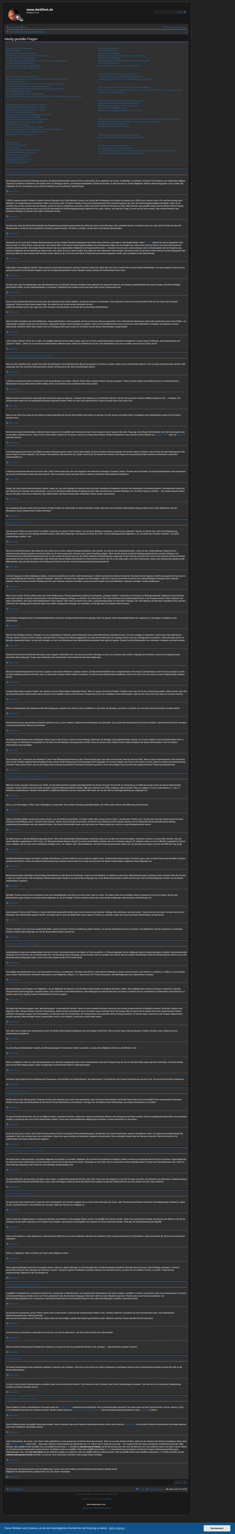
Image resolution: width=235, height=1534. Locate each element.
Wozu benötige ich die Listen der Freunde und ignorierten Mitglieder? (124, 87)
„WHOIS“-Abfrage (18, 1444)
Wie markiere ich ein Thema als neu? (20, 134)
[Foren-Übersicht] (16, 13)
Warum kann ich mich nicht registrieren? (21, 53)
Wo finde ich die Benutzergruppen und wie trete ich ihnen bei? (122, 56)
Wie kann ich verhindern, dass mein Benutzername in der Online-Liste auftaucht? (37, 79)
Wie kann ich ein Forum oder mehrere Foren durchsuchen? (121, 101)
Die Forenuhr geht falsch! (16, 81)
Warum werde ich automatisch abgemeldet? (23, 66)
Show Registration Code (96, 1504)
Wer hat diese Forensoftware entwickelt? (114, 146)
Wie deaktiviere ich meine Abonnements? (114, 126)
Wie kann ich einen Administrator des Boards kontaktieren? (121, 153)
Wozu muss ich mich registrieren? (19, 48)
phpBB (87, 1494)
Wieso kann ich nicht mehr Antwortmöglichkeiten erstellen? (28, 115)
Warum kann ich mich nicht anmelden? (21, 58)
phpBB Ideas (130, 1424)
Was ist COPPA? (12, 51)
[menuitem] (23, 27)
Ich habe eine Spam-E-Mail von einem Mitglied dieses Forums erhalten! (125, 79)
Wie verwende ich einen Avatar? (18, 91)
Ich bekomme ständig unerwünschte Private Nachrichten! (120, 76)
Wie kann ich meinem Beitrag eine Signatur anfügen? (26, 110)
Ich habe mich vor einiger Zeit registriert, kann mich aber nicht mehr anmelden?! (37, 61)
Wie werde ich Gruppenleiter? (109, 58)
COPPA (148, 242)
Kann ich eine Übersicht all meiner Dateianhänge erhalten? (120, 137)
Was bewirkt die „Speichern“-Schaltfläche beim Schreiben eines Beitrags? (34, 129)
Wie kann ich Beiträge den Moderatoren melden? (25, 127)
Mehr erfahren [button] (117, 1528)
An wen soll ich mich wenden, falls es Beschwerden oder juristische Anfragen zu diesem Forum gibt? (137, 151)
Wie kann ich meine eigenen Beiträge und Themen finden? (120, 111)
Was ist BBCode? (13, 143)
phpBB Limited (162, 435)
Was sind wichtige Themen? (17, 157)
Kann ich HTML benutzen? (16, 145)
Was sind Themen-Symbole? (17, 162)
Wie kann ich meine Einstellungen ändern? (22, 76)
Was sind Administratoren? (108, 48)
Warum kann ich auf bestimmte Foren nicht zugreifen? (27, 119)
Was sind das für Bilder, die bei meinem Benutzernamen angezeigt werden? (35, 89)
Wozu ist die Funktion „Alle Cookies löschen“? (24, 68)
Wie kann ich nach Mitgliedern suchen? (113, 108)
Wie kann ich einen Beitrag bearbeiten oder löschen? (26, 107)
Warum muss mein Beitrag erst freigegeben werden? (26, 132)
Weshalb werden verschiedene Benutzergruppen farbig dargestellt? (124, 61)
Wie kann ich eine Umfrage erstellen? (20, 112)
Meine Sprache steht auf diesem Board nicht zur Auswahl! (28, 86)
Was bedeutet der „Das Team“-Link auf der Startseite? (119, 66)
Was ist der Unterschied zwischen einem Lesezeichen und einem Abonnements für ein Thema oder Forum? (140, 119)
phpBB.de (180, 435)
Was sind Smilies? (13, 147)
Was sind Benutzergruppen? (109, 53)
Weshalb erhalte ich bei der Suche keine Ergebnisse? (119, 103)
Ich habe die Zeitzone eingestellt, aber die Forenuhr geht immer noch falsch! (35, 84)
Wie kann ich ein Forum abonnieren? (112, 124)
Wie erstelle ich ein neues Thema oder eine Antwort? (26, 105)
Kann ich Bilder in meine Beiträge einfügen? (22, 150)
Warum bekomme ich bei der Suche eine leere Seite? (118, 106)
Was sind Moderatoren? (107, 51)
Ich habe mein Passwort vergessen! (20, 63)
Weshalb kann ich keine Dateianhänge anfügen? (24, 122)
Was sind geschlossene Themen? (19, 160)
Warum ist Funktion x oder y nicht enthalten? (115, 148)
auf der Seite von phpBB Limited (87, 1410)
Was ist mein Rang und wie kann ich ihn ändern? (25, 94)
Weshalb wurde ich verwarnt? (17, 124)
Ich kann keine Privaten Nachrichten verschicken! (117, 74)
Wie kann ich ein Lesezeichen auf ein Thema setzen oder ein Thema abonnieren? (129, 122)
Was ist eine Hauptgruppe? (108, 63)
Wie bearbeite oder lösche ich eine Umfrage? (23, 117)
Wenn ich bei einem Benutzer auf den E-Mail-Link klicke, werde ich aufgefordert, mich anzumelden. (44, 96)
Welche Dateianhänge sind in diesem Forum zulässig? (119, 135)
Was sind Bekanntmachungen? (18, 155)
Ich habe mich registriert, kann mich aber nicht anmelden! (28, 56)
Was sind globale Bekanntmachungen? (21, 152)
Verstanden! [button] (217, 1528)
